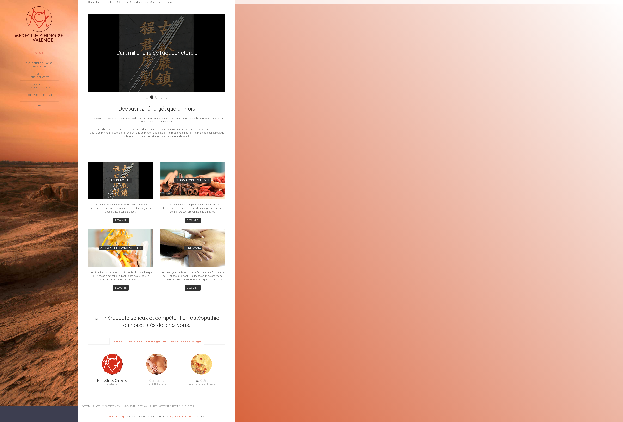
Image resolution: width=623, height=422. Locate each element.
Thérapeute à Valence (112, 406)
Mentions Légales (118, 416)
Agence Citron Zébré (181, 416)
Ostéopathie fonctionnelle (171, 406)
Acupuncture (129, 406)
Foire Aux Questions (39, 95)
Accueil (39, 52)
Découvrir (121, 220)
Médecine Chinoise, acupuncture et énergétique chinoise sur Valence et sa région (156, 341)
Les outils (39, 86)
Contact (39, 105)
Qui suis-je (39, 75)
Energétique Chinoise (39, 65)
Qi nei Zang (189, 406)
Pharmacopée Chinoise (147, 406)
